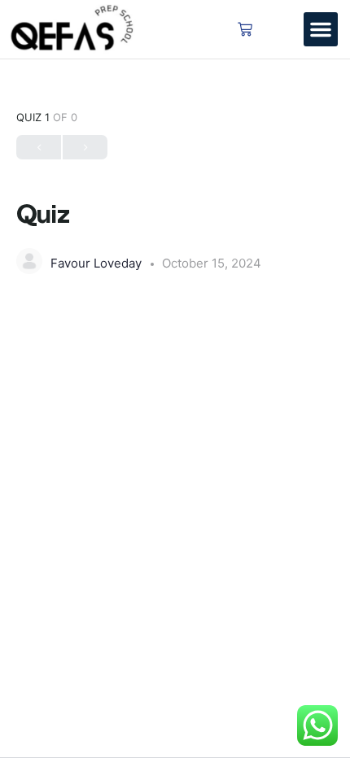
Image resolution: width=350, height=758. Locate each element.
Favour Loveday (97, 263)
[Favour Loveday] (29, 261)
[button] (321, 29)
